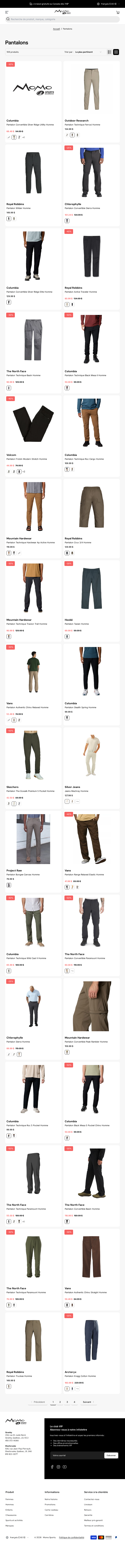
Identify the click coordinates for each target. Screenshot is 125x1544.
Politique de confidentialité (71, 1537)
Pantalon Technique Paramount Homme (26, 1209)
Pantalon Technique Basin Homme (23, 375)
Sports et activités (14, 1520)
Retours (87, 1510)
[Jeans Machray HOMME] (91, 755)
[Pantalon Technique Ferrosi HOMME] (91, 89)
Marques (10, 1525)
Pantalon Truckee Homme (19, 1376)
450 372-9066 (12, 1440)
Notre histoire (51, 1499)
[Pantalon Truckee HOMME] (33, 1340)
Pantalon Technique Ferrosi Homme (82, 124)
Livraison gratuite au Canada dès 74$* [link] (51, 4)
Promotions (50, 1504)
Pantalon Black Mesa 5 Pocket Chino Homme (87, 1125)
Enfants (9, 1510)
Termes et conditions (94, 1525)
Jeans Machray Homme (76, 791)
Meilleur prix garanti (93, 1520)
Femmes (9, 1499)
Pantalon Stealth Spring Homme (80, 707)
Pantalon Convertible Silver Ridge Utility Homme (30, 124)
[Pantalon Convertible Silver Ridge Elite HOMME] (33, 256)
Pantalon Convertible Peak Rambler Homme (86, 1042)
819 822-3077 (11, 1454)
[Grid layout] (116, 52)
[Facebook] (52, 1467)
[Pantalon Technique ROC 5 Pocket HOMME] (33, 1090)
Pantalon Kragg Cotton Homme (80, 1376)
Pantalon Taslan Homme (77, 624)
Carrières (49, 1515)
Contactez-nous (91, 1499)
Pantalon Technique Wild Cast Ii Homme (26, 958)
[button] (108, 4)
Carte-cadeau (51, 1510)
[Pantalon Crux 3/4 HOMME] (91, 507)
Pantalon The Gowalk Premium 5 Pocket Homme (30, 791)
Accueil (56, 29)
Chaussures (11, 1515)
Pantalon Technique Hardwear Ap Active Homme (31, 542)
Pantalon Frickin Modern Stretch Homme (27, 459)
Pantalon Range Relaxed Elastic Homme (84, 874)
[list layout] (109, 52)
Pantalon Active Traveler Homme (81, 292)
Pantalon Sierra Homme (18, 1042)
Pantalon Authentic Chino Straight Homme (86, 1292)
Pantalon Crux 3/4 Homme (78, 542)
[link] (38, 1402)
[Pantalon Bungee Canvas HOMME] (33, 839)
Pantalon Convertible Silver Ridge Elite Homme (29, 292)
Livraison (88, 1504)
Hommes (10, 1504)
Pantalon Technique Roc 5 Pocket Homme (27, 1125)
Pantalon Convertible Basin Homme (82, 1209)
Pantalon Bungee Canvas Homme (23, 874)
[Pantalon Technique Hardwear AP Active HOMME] (33, 507)
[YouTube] (65, 1467)
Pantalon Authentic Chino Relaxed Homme (27, 707)
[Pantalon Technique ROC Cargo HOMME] (91, 423)
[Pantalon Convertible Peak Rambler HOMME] (91, 1006)
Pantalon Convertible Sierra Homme (82, 208)
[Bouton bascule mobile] (7, 12)
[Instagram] (58, 1467)
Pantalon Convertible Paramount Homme (85, 958)
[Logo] (62, 12)
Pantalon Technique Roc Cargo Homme (84, 459)
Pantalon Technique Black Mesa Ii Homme (85, 375)
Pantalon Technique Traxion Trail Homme (27, 624)
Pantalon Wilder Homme (18, 208)
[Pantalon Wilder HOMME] (33, 173)
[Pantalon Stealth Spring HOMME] (91, 672)
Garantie (88, 1515)
